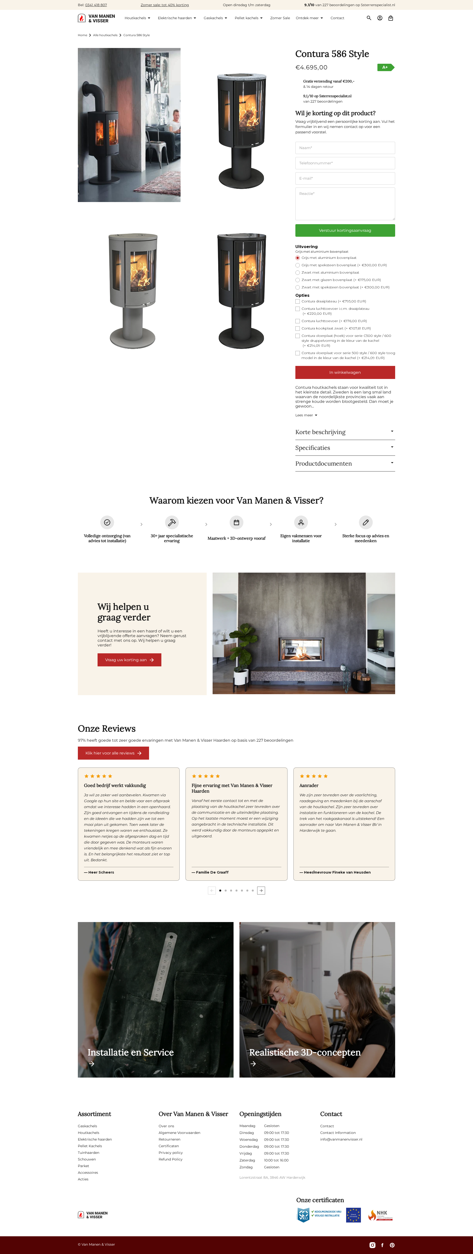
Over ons (166, 1126)
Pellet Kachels (90, 1146)
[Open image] (304, 634)
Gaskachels (87, 1126)
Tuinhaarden (88, 1152)
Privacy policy (171, 1152)
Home (82, 35)
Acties (83, 1179)
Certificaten (169, 1146)
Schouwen (87, 1159)
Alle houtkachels (105, 35)
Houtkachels (88, 1132)
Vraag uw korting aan (126, 660)
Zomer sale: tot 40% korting (165, 5)
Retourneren (169, 1139)
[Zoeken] (369, 18)
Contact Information (338, 1132)
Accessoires (88, 1172)
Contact (327, 1126)
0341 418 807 (96, 5)
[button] (138, 18)
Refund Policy (171, 1159)
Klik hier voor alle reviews (110, 753)
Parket (83, 1166)
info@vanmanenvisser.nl (341, 1139)
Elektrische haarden (95, 1139)
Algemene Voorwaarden (179, 1132)
